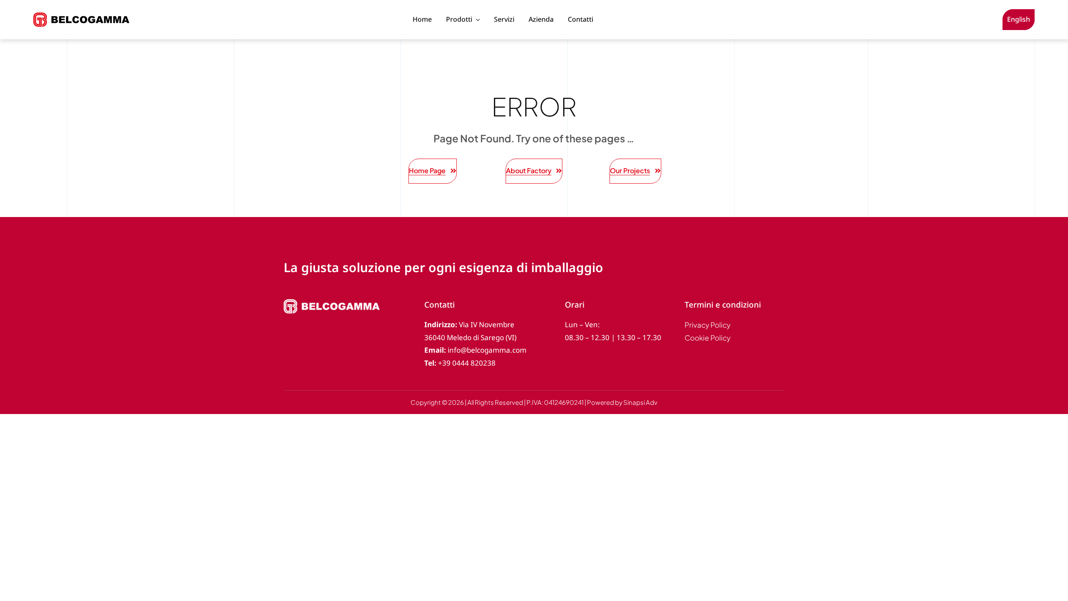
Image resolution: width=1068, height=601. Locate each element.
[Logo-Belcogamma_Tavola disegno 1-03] (81, 16)
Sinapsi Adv (640, 402)
